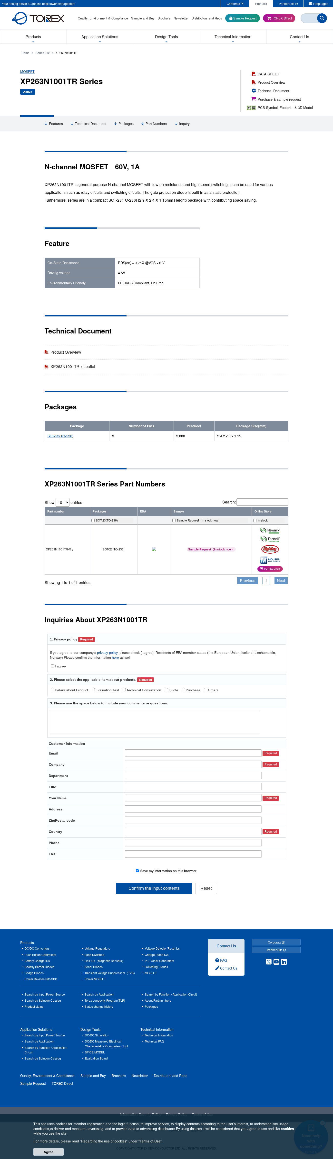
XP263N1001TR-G (58, 549)
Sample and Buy (93, 1075)
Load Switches (94, 954)
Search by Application (99, 994)
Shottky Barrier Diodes (39, 967)
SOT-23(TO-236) (60, 435)
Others (213, 690)
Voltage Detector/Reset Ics (162, 948)
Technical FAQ (154, 1041)
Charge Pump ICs (156, 954)
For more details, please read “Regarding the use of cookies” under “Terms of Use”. (98, 1141)
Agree (48, 1152)
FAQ (223, 960)
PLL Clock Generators (159, 961)
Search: (229, 502)
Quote (173, 690)
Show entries (63, 502)
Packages (126, 123)
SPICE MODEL (95, 1052)
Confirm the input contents (154, 888)
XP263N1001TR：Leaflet (72, 366)
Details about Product (71, 690)
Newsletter (140, 1075)
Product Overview (271, 82)
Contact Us (226, 946)
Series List (42, 53)
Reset (206, 888)
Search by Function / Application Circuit (171, 994)
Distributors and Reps (170, 1075)
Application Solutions (36, 1029)
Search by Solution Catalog (43, 1000)
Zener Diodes (94, 967)
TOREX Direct (62, 1083)
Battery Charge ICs (37, 961)
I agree (60, 666)
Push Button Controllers (40, 954)
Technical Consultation (144, 690)
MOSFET (27, 71)
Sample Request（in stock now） (211, 549)
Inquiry (184, 123)
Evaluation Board (96, 1058)
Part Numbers (156, 123)
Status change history (99, 1006)
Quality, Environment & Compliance (47, 1075)
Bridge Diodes (34, 973)
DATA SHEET (268, 73)
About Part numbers (158, 1000)
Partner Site (275, 950)
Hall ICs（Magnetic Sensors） (105, 961)
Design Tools (90, 1029)
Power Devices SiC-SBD (41, 979)
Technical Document (273, 90)
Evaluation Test (107, 690)
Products (27, 942)
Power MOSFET (95, 979)
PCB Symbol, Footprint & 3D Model (285, 107)
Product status (34, 1006)
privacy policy (107, 653)
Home (25, 53)
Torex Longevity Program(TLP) (105, 1000)
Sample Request (33, 1083)
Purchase (193, 690)
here (115, 657)
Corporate (275, 942)
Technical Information (157, 1029)
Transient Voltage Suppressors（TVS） (111, 973)
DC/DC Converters (37, 948)
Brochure (119, 1075)
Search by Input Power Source (45, 994)
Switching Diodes (156, 967)
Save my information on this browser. (168, 871)
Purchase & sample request (279, 99)
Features (56, 123)
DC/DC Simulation (97, 1035)
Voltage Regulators (97, 948)
